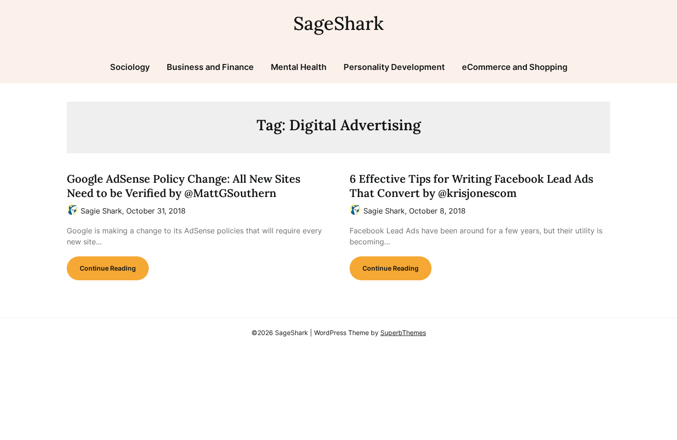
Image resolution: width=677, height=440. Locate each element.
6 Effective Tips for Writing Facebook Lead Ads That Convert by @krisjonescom (471, 186)
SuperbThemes (403, 332)
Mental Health (299, 67)
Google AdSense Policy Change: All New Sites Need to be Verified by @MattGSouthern (183, 186)
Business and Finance (210, 67)
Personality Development (394, 67)
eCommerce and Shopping (514, 67)
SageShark (338, 23)
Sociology (130, 67)
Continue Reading (108, 268)
